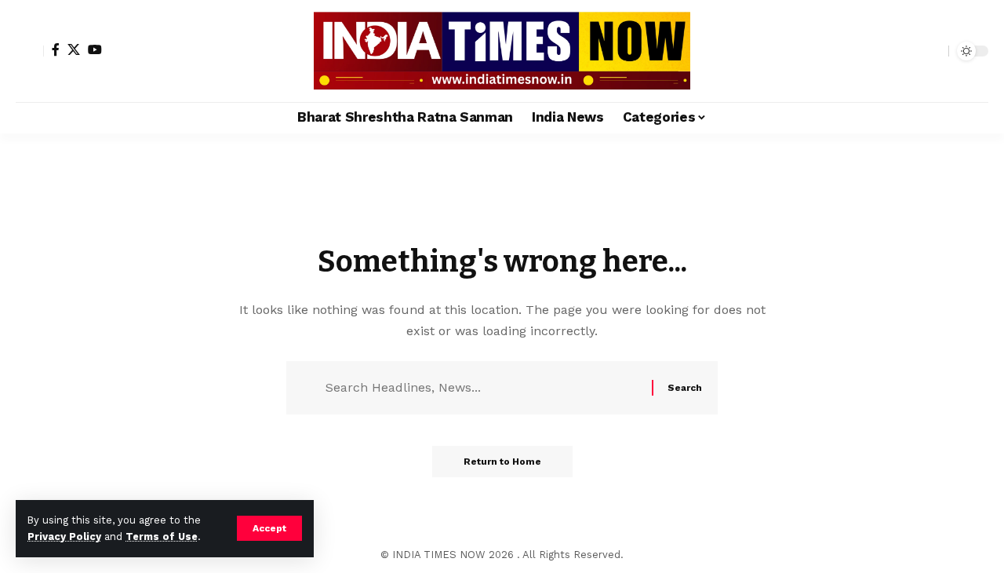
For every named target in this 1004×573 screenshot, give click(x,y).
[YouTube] (95, 49)
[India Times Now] (502, 51)
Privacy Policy (64, 536)
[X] (74, 49)
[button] (269, 528)
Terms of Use (162, 536)
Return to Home (502, 461)
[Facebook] (56, 49)
